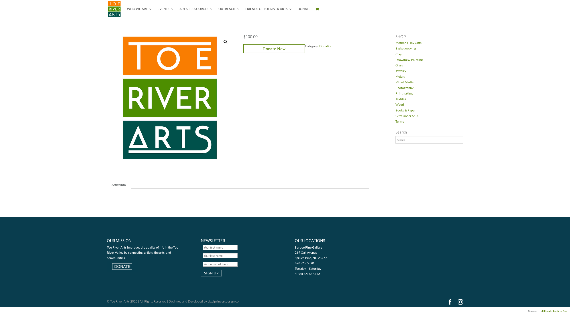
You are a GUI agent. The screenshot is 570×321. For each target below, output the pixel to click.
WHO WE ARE (137, 9)
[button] (226, 42)
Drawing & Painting (409, 60)
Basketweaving (405, 48)
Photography (404, 88)
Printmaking (404, 93)
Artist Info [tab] (119, 185)
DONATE (304, 9)
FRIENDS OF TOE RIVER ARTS (266, 9)
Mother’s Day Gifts (408, 43)
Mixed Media (404, 82)
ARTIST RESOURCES (193, 9)
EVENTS (163, 9)
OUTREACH (226, 9)
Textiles (400, 99)
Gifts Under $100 (407, 116)
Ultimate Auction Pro (554, 311)
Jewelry (400, 71)
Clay (398, 54)
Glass (399, 65)
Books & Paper (405, 110)
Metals (400, 76)
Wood (399, 104)
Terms (399, 121)
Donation (325, 46)
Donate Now (274, 48)
